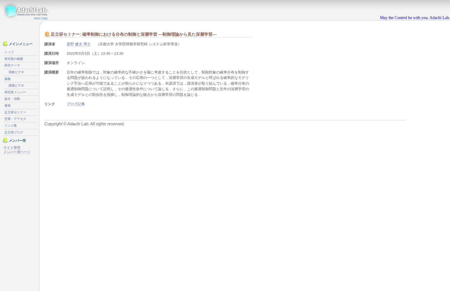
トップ (9, 52)
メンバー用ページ (16, 152)
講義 (7, 79)
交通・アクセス (15, 119)
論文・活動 (12, 99)
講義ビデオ (16, 85)
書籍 (7, 105)
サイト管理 (11, 148)
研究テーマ (12, 65)
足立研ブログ (13, 132)
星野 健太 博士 (79, 44)
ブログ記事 (76, 104)
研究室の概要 (13, 59)
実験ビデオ (16, 72)
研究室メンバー (15, 92)
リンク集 (10, 125)
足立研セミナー (15, 112)
